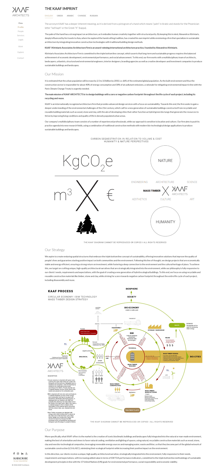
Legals (20, 39)
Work (20, 46)
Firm (21, 23)
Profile (21, 27)
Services (20, 35)
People (21, 31)
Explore (21, 52)
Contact (20, 58)
